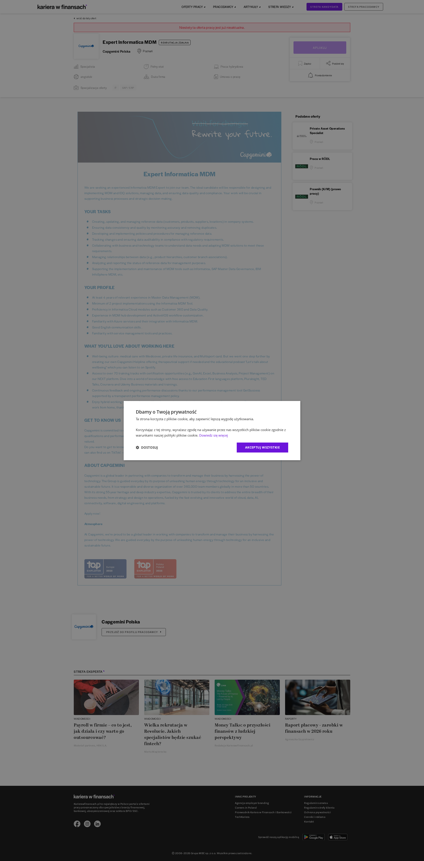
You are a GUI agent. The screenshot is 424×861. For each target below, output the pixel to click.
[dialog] (212, 430)
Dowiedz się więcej (213, 435)
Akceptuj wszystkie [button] (262, 447)
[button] (147, 447)
